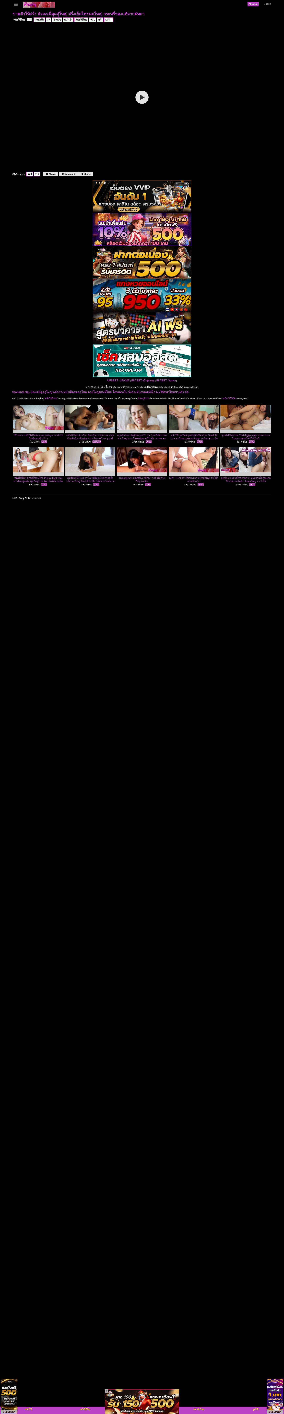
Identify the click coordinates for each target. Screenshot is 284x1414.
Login (267, 3)
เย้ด (100, 19)
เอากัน (108, 19)
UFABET (112, 380)
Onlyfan (152, 387)
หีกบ (92, 19)
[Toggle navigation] (17, 4)
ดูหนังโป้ (39, 19)
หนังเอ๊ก (68, 19)
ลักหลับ (57, 19)
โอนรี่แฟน (106, 387)
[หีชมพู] (39, 4)
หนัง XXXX (229, 398)
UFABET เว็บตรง (166, 380)
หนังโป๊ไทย (22, 19)
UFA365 (125, 380)
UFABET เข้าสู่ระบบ (142, 380)
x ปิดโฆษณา (9, 1412)
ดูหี (48, 19)
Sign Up (253, 4)
